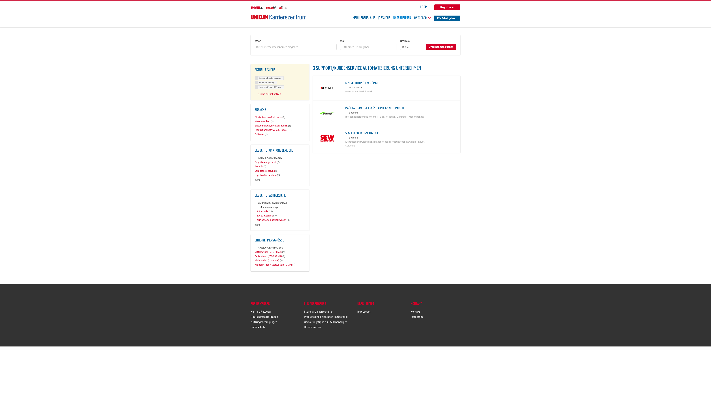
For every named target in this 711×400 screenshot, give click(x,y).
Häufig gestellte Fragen (264, 317)
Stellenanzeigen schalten (318, 311)
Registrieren (447, 7)
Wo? (342, 41)
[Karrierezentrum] (278, 17)
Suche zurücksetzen (269, 94)
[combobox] (296, 47)
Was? (258, 41)
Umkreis (405, 41)
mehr (257, 179)
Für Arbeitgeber (446, 18)
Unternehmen (402, 18)
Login (424, 7)
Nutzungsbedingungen (264, 322)
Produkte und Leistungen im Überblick (326, 317)
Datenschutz (258, 327)
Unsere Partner (312, 327)
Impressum (363, 311)
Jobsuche (384, 18)
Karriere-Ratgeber (261, 311)
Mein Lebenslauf (364, 18)
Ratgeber (421, 18)
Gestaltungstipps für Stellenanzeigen (325, 322)
